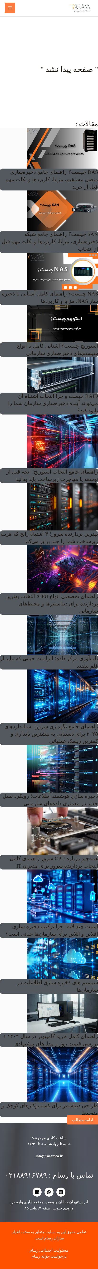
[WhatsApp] (49, 1192)
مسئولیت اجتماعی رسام (49, 1250)
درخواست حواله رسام (49, 1256)
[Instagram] (60, 1192)
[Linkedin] (37, 1192)
